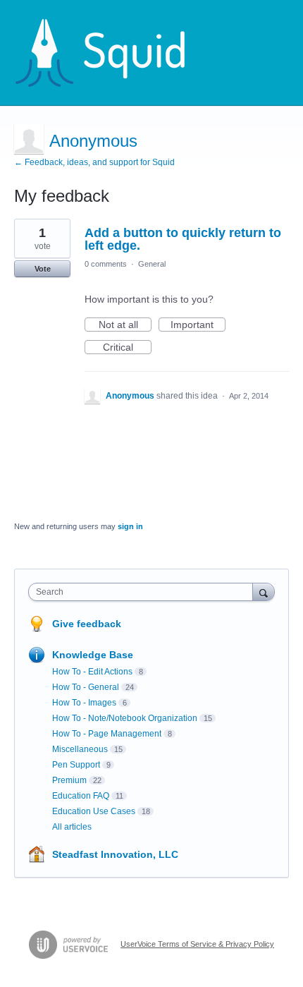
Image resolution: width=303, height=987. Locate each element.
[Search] (263, 591)
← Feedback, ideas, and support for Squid (94, 162)
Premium (69, 780)
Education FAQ (80, 796)
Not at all (125, 325)
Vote (43, 269)
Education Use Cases (93, 811)
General (152, 264)
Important (198, 325)
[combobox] (143, 592)
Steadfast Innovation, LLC (115, 854)
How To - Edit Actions (92, 672)
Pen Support (76, 765)
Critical (127, 347)
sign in (130, 526)
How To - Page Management (106, 734)
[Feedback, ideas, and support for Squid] (113, 53)
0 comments (106, 264)
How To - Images (84, 703)
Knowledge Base (92, 654)
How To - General (85, 687)
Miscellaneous (80, 749)
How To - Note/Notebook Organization (124, 718)
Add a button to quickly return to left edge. (183, 239)
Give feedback (86, 623)
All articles (72, 827)
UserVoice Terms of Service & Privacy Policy (197, 944)
